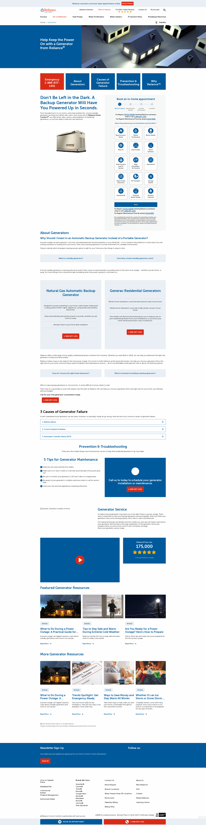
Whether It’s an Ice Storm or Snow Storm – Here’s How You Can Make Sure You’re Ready (150, 697)
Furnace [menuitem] (43, 17)
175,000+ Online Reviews (124, 10)
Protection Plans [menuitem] (135, 17)
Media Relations (142, 798)
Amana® (79, 796)
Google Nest (81, 794)
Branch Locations (112, 789)
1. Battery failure (49, 422)
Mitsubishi (80, 798)
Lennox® (79, 803)
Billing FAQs (109, 807)
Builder (43, 793)
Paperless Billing (111, 802)
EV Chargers (135, 181)
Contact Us (142, 10)
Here (120, 225)
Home (42, 22)
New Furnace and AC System (121, 166)
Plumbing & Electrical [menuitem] (157, 17)
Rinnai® (79, 791)
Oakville (162, 22)
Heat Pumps (135, 150)
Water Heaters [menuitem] (116, 17)
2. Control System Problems (54, 429)
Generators (151, 164)
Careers (139, 794)
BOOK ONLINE (129, 114)
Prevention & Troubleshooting (128, 83)
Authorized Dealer (47, 799)
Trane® (79, 789)
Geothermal (121, 195)
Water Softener (151, 151)
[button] (164, 10)
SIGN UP (45, 761)
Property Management (49, 795)
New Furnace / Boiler (121, 136)
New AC (121, 150)
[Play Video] (80, 560)
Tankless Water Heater (136, 196)
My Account (155, 10)
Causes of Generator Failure (103, 83)
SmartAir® (80, 784)
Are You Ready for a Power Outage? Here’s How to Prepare (144, 630)
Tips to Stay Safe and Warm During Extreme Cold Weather (101, 630)
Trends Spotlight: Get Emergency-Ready (85, 697)
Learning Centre (142, 802)
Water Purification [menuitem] (96, 17)
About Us (139, 780)
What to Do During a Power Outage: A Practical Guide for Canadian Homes (58, 630)
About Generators (77, 83)
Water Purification (136, 136)
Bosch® (79, 801)
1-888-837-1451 (140, 117)
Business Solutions (86, 10)
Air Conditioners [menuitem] (60, 17)
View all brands (82, 805)
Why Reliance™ (154, 83)
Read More (44, 644)
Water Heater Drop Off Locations (118, 794)
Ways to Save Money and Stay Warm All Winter (119, 697)
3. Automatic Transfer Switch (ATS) (56, 437)
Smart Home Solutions (121, 182)
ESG (138, 789)
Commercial (45, 791)
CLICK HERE (151, 119)
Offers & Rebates (104, 10)
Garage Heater (150, 182)
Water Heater (151, 135)
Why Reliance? (142, 785)
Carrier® (79, 787)
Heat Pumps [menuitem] (78, 17)
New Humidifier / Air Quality (136, 166)
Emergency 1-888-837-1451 (52, 83)
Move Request (110, 785)
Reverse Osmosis (151, 196)
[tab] (70, 258)
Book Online (127, 3)
